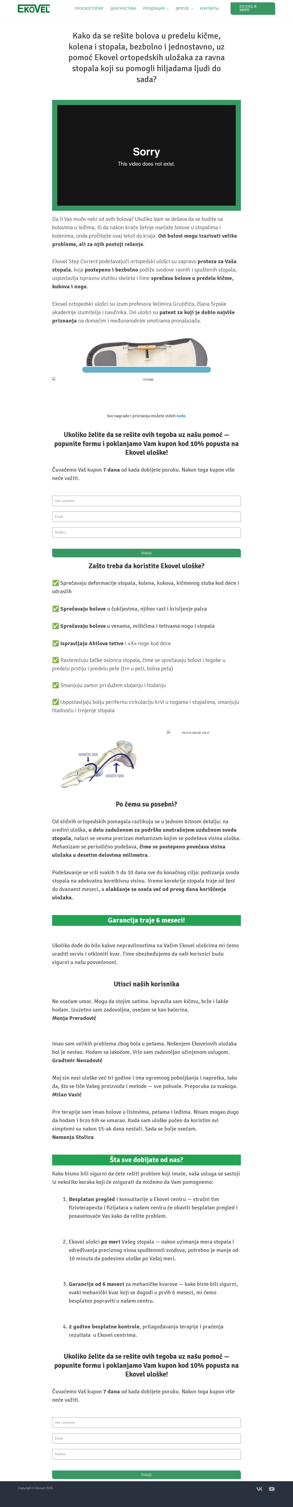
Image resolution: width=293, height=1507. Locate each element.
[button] (156, 8)
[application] (167, 8)
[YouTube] (271, 1489)
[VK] (259, 1489)
